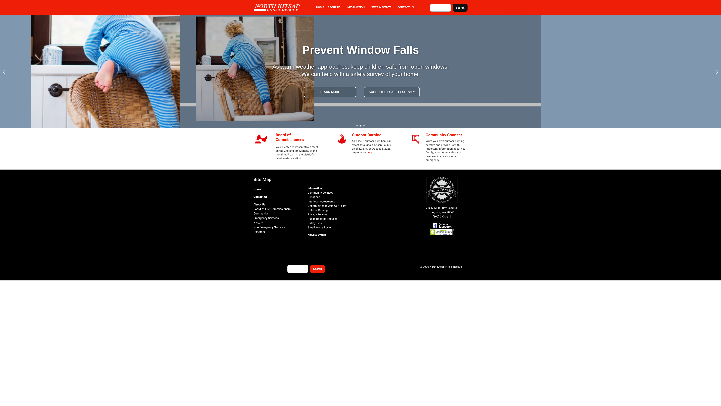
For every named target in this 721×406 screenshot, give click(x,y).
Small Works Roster (320, 228)
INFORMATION (356, 7)
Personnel (259, 232)
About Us (259, 204)
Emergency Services (266, 218)
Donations (314, 197)
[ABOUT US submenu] (342, 8)
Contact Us (260, 197)
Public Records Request (322, 219)
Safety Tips (315, 223)
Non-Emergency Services (269, 227)
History (258, 222)
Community (260, 213)
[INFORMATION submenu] (366, 8)
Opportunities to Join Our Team (327, 206)
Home (257, 189)
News (311, 235)
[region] (360, 71)
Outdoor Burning (367, 135)
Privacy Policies (317, 215)
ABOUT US (334, 7)
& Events (320, 235)
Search (460, 8)
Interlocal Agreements (321, 202)
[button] (4, 72)
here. (370, 153)
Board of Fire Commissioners (272, 209)
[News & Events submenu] (393, 8)
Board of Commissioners (290, 137)
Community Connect (444, 135)
